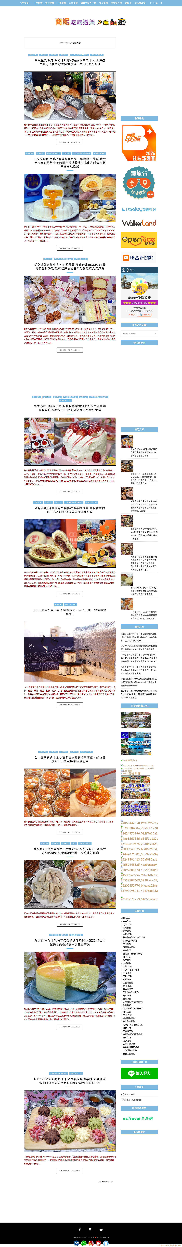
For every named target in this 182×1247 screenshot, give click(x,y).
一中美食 (61, 3)
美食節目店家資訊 (131, 1047)
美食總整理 (128, 982)
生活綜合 (58, 604)
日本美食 (127, 1011)
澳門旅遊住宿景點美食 (133, 1008)
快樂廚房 (127, 963)
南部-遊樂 (127, 976)
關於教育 (127, 931)
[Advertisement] (70, 376)
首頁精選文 (128, 989)
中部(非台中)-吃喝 (131, 969)
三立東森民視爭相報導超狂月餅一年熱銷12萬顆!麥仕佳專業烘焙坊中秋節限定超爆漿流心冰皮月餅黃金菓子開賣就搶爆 (70, 162)
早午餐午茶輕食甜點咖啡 (79, 55)
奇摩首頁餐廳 (129, 947)
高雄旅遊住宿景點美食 (133, 1024)
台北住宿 (127, 1028)
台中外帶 (44, 55)
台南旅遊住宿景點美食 (133, 1034)
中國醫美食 (128, 1031)
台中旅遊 (38, 3)
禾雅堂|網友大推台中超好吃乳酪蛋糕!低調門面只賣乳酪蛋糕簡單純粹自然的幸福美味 (144, 590)
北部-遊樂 (127, 973)
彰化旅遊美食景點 (53, 153)
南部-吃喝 (127, 986)
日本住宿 (127, 1037)
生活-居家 (127, 1015)
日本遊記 (127, 995)
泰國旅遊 (127, 979)
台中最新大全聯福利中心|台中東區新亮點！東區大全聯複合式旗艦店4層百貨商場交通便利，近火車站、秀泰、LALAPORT (139, 658)
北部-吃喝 (127, 966)
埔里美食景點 (129, 1018)
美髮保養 (127, 999)
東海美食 (103, 3)
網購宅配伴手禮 (88, 3)
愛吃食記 (64, 55)
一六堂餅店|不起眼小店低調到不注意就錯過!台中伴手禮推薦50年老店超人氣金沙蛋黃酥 (144, 615)
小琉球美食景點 (130, 1050)
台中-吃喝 (33, 55)
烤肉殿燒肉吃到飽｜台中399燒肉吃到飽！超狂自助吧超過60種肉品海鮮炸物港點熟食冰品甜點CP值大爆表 (139, 637)
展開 (123, 918)
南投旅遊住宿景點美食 (133, 1002)
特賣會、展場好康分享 (133, 953)
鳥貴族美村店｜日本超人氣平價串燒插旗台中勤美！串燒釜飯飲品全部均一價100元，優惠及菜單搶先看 (138, 670)
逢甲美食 (49, 3)
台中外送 (55, 843)
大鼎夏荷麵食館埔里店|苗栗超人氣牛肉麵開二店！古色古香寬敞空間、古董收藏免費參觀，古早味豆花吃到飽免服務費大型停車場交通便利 (144, 563)
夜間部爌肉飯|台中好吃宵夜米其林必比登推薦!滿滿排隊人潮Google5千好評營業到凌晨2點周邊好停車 (139, 682)
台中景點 (127, 960)
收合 (128, 918)
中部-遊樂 (127, 934)
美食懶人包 (116, 3)
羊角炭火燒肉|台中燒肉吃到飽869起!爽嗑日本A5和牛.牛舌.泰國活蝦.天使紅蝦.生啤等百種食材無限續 (139, 694)
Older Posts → (107, 1182)
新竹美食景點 (129, 1053)
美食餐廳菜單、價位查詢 (134, 937)
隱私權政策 (140, 3)
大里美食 (73, 3)
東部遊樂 (127, 1040)
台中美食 (24, 3)
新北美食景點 (129, 1044)
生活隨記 (127, 1005)
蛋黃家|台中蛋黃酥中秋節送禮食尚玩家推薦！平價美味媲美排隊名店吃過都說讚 (144, 452)
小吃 (73, 843)
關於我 (128, 3)
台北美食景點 (129, 1021)
